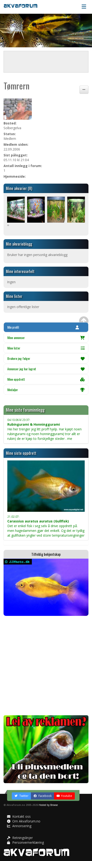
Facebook (45, 796)
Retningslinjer (22, 837)
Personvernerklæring (27, 842)
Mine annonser (16, 337)
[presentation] (7, 225)
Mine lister (13, 347)
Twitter (24, 796)
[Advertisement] (46, 665)
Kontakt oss (21, 816)
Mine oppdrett (16, 379)
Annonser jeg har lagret (21, 368)
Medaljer (12, 389)
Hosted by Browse (48, 805)
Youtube (66, 796)
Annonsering (21, 826)
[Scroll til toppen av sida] (83, 321)
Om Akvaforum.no (25, 821)
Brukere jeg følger (18, 358)
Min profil (13, 327)
